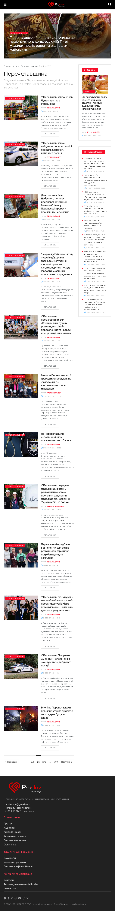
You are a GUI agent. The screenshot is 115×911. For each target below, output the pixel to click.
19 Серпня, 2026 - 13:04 (95, 281)
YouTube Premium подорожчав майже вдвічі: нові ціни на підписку (93, 224)
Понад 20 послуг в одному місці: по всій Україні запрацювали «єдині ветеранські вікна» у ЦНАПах (95, 163)
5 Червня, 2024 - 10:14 (51, 673)
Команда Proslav (12, 832)
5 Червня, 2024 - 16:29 (51, 565)
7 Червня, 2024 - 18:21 (51, 111)
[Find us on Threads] (16, 898)
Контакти (9, 880)
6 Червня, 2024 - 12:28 (51, 396)
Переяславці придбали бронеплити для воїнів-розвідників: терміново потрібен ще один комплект (55, 551)
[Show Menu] (5, 4)
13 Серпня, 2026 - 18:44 (92, 136)
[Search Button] (109, 4)
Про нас (8, 823)
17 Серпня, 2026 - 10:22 (95, 296)
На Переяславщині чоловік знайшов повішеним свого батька (56, 437)
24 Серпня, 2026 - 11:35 (95, 202)
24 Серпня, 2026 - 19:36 (95, 188)
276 (32, 762)
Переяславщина (19, 33)
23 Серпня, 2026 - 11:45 (95, 217)
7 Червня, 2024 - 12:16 (51, 282)
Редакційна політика (15, 836)
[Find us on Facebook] (8, 898)
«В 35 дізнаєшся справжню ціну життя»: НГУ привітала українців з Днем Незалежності (95, 195)
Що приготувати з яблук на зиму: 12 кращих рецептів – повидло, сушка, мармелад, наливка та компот (94, 103)
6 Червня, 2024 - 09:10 (51, 510)
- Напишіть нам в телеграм (18, 807)
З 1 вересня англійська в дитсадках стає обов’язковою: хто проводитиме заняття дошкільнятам (95, 256)
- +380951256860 (12, 811)
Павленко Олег (54, 157)
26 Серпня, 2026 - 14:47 (40, 55)
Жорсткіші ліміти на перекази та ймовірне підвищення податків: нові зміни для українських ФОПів (94, 304)
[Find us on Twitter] (27, 898)
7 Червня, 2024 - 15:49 (51, 161)
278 (44, 762)
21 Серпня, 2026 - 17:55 (95, 231)
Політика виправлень (15, 840)
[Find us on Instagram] (12, 898)
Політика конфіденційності (18, 866)
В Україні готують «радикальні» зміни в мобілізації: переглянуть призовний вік (95, 210)
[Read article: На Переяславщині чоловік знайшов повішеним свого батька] (21, 444)
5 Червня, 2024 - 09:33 (51, 725)
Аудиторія (9, 827)
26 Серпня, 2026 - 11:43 (95, 171)
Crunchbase (10, 844)
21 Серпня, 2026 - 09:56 (95, 265)
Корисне (89, 91)
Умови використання (15, 862)
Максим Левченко (55, 506)
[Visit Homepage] (57, 4)
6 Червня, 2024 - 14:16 (51, 341)
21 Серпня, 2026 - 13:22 (95, 248)
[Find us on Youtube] (19, 898)
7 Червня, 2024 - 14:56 (51, 220)
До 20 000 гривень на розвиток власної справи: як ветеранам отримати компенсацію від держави (95, 273)
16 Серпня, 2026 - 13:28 (95, 312)
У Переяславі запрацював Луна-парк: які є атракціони (57, 100)
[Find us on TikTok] (24, 898)
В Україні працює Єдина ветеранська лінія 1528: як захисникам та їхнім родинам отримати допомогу (95, 240)
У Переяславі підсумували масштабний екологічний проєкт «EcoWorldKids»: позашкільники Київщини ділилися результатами (57, 604)
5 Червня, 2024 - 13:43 (51, 618)
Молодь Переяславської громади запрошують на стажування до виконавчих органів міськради (56, 382)
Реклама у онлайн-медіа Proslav (21, 884)
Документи (10, 858)
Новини (15, 66)
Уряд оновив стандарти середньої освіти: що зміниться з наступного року (95, 289)
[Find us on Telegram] (5, 898)
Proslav (7, 66)
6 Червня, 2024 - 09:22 (52, 448)
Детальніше (51, 134)
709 (56, 762)
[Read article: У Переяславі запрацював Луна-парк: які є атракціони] (21, 108)
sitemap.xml (10, 888)
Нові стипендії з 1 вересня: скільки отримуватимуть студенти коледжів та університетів (96, 180)
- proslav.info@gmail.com (17, 804)
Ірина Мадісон (21, 55)
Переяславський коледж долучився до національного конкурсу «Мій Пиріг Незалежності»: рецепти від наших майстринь (42, 44)
